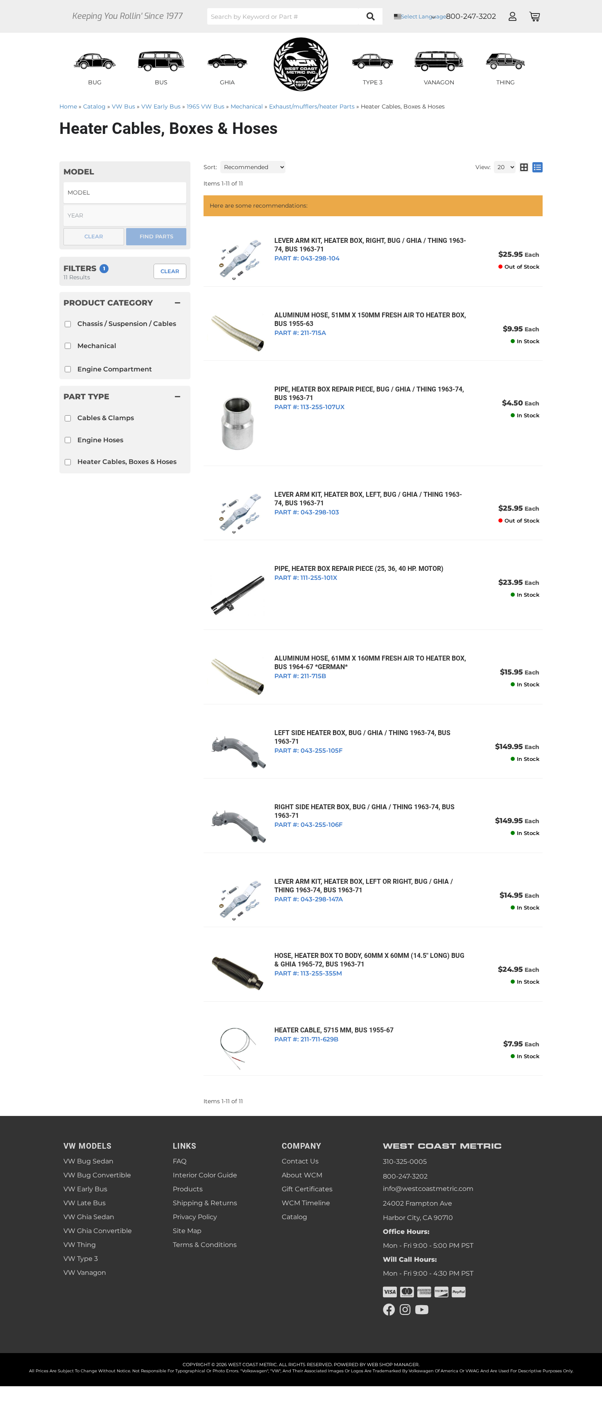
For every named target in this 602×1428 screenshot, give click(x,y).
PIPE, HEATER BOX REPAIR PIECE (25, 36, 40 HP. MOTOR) (359, 569)
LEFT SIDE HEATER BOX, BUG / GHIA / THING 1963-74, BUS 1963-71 (362, 737)
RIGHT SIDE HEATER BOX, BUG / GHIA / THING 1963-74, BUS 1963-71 (364, 811)
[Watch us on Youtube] (422, 1310)
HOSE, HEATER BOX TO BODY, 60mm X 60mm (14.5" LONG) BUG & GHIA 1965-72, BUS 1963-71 (369, 960)
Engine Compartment (114, 369)
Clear (170, 271)
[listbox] (124, 192)
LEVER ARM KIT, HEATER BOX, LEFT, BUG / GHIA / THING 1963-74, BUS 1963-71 (368, 499)
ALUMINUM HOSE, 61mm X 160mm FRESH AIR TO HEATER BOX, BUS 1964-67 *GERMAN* (370, 662)
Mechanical (96, 346)
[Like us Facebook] (389, 1310)
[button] (294, 16)
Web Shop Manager (393, 1364)
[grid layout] (524, 167)
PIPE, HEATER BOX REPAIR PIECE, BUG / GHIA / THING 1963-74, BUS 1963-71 (369, 393)
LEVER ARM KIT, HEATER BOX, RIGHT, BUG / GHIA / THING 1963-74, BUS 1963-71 (370, 245)
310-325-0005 (405, 1161)
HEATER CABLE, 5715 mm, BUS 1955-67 (334, 1030)
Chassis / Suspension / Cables (126, 324)
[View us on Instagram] (405, 1310)
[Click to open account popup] (512, 16)
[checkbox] (68, 418)
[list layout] (537, 167)
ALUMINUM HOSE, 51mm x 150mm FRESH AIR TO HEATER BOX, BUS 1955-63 (370, 319)
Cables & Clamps (105, 418)
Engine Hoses (100, 440)
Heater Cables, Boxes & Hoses (127, 462)
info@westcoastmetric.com (428, 1189)
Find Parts (156, 236)
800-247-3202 (405, 1176)
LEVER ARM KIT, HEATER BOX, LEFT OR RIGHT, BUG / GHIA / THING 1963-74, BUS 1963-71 (363, 886)
